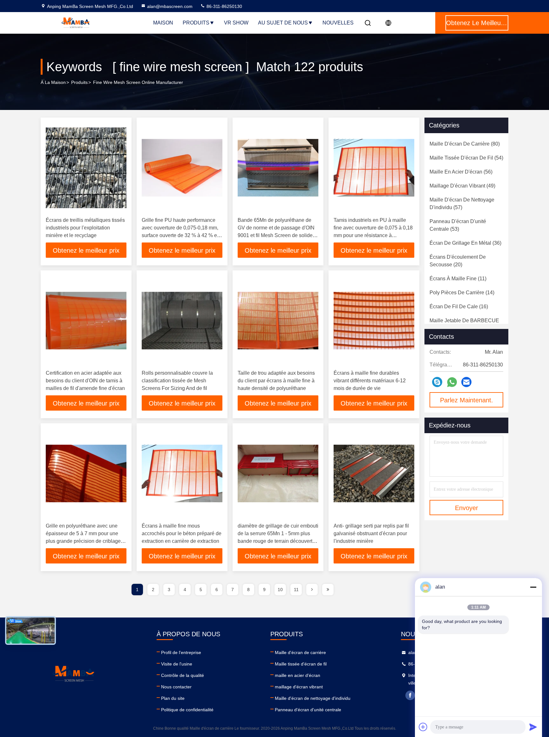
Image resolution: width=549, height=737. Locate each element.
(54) (466, 157)
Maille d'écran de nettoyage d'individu (312, 698)
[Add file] (423, 727)
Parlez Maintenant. (466, 400)
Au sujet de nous (283, 22)
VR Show (236, 22)
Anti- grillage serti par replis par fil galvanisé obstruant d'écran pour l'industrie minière (371, 533)
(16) (459, 306)
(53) (458, 225)
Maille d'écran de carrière (300, 652)
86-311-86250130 (223, 6)
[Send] (533, 727)
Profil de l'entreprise (181, 652)
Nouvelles (338, 22)
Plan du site (173, 698)
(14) (462, 292)
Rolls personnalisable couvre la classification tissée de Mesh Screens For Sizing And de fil (177, 380)
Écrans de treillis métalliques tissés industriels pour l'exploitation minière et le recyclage (85, 227)
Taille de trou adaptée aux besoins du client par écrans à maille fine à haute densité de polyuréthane (276, 380)
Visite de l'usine (176, 663)
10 (280, 589)
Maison (163, 22)
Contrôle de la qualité (182, 675)
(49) (462, 185)
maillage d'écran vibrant (299, 686)
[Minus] (533, 587)
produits (79, 82)
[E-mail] (466, 382)
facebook (410, 695)
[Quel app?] (451, 382)
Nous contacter (176, 686)
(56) (461, 171)
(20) (458, 260)
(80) (465, 144)
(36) (465, 243)
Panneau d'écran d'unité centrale (308, 709)
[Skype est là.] (437, 382)
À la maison (53, 82)
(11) (458, 278)
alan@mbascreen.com (170, 6)
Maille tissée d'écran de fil (301, 663)
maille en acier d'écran (297, 675)
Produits (196, 22)
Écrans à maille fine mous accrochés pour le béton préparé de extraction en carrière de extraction (181, 533)
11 (296, 589)
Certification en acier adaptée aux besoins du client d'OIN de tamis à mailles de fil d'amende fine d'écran (85, 380)
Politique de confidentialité (187, 709)
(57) (462, 203)
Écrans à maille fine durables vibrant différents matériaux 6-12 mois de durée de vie (370, 380)
